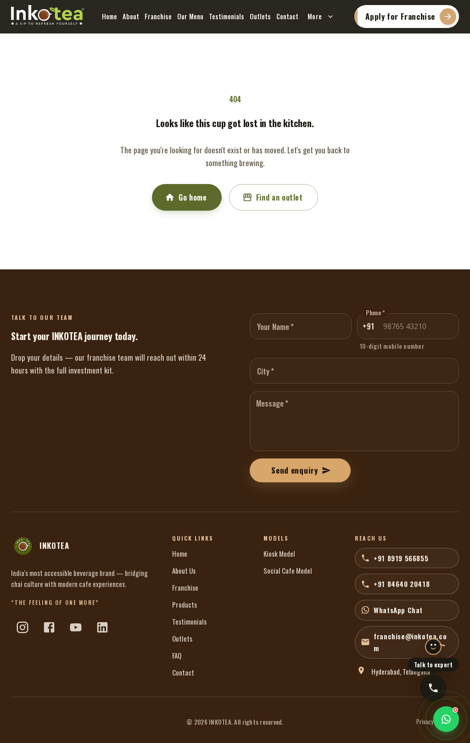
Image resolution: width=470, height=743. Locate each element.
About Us (184, 570)
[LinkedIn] (102, 627)
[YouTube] (75, 627)
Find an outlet (279, 197)
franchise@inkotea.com (410, 642)
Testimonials (226, 16)
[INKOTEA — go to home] (47, 15)
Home (109, 16)
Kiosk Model (279, 553)
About (131, 16)
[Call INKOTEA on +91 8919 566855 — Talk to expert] (433, 688)
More (315, 16)
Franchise (158, 16)
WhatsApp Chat (398, 610)
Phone (375, 313)
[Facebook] (49, 627)
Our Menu (190, 16)
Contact (287, 16)
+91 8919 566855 (401, 558)
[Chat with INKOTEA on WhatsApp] (446, 719)
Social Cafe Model (287, 570)
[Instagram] (22, 627)
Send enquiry (294, 470)
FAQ (176, 655)
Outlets (260, 16)
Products (184, 604)
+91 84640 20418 (402, 584)
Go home (193, 197)
